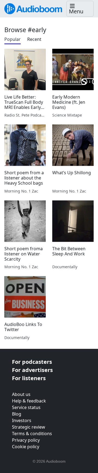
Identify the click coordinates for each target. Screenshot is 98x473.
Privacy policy (26, 440)
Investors (21, 420)
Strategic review (28, 427)
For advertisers (32, 370)
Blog (16, 414)
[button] (80, 9)
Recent (34, 39)
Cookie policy (25, 447)
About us (21, 394)
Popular (12, 39)
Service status (26, 407)
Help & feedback (29, 401)
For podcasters (32, 361)
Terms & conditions (32, 434)
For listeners (29, 378)
